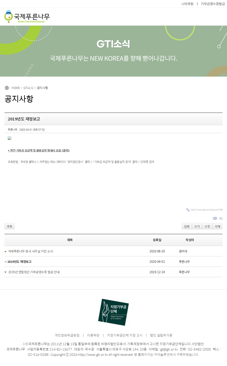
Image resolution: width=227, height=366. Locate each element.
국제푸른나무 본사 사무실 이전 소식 (30, 251)
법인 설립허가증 (161, 335)
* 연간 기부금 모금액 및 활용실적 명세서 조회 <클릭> (39, 150)
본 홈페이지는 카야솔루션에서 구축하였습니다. (166, 354)
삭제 (217, 226)
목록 (9, 226)
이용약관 (93, 335)
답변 (187, 226)
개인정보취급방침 (67, 335)
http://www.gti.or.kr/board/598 (207, 209)
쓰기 (197, 226)
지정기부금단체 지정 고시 (125, 335)
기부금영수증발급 (213, 3)
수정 (207, 226)
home (16, 87)
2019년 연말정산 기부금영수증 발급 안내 (34, 272)
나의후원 (188, 3)
